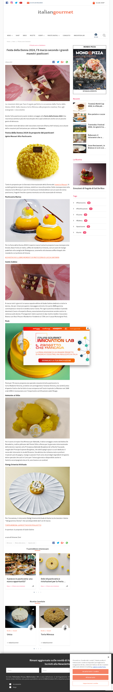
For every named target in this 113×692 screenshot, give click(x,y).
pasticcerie (32, 543)
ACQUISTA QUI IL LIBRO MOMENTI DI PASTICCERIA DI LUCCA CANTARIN (32, 257)
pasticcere (83, 226)
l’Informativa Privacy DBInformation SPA (25, 677)
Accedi (96, 37)
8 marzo (9, 543)
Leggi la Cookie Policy (99, 667)
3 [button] (39, 592)
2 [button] (36, 592)
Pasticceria (83, 203)
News (9, 35)
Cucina (81, 214)
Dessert (15, 631)
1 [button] (34, 592)
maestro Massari (61, 184)
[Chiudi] (108, 657)
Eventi (41, 35)
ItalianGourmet (13, 643)
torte (81, 232)
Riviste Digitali (53, 35)
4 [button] (41, 592)
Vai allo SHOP (100, 3)
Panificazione (84, 209)
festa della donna (20, 543)
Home (8, 41)
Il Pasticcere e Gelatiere (24, 41)
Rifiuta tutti (90, 677)
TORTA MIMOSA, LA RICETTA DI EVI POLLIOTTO (23, 525)
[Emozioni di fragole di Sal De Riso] (89, 174)
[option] (21, 571)
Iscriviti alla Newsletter (36, 3)
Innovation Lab (79, 35)
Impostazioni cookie (90, 683)
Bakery (82, 220)
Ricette (9, 631)
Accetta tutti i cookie (91, 671)
